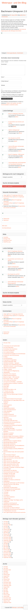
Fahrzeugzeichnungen (8, 392)
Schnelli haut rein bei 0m (9, 476)
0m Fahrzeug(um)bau (8, 347)
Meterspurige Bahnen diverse (10, 442)
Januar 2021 (6, 535)
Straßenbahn (20, 53)
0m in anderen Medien (8, 352)
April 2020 (5, 546)
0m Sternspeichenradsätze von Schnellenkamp (14, 353)
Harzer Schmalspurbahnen (9, 409)
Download (5, 387)
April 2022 (5, 527)
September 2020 (7, 540)
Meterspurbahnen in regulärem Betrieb (12, 440)
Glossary (5, 403)
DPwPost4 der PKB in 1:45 (9, 389)
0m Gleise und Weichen (9, 350)
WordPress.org (6, 241)
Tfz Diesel (5, 493)
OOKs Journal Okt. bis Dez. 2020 (11, 464)
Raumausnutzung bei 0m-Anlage (11, 472)
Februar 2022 (6, 529)
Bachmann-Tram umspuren (9, 373)
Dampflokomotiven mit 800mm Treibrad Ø (13, 383)
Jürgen (5, 195)
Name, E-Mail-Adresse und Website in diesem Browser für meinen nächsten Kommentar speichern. (14, 91)
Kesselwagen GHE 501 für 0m (10, 420)
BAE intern (4, 225)
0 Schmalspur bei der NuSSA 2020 (11, 345)
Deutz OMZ (6, 386)
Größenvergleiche (7, 405)
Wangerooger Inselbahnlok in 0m (11, 504)
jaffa (21, 15)
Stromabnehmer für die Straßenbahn (11, 489)
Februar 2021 (6, 534)
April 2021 (5, 532)
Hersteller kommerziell (8, 414)
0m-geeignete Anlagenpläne (10, 359)
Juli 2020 (5, 543)
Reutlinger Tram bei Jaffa (9, 473)
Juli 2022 (5, 526)
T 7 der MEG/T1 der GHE (9, 490)
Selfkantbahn (6, 481)
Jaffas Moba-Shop (7, 419)
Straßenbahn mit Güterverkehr (10, 487)
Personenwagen (7, 468)
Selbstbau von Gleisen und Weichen (11, 479)
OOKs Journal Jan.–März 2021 (10, 461)
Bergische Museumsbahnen (9, 375)
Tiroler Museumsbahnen (9, 496)
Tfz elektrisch (6, 495)
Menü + (14, 6)
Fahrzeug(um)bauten (12, 53)
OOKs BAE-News (7, 459)
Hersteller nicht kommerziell (9, 416)
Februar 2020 (6, 549)
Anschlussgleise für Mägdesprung (11, 370)
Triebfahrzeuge (6, 498)
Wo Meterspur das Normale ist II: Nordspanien (14, 509)
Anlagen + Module (7, 369)
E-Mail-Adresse (5, 81)
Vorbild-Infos (6, 501)
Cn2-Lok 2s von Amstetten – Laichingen (12, 381)
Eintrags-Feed (6, 238)
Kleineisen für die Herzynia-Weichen (11, 422)
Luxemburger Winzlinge (8, 428)
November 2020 (7, 538)
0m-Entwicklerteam (6, 228)
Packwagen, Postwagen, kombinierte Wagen (13, 467)
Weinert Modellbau (7, 506)
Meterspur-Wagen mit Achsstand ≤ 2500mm (13, 436)
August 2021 (6, 531)
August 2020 (6, 541)
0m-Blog (5, 356)
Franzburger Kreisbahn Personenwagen (12, 398)
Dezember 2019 (7, 552)
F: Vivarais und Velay (8, 391)
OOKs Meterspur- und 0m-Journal (11, 465)
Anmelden (5, 237)
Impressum (6, 220)
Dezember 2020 (7, 537)
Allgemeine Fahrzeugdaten (9, 367)
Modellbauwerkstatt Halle (9, 447)
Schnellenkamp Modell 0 (9, 475)
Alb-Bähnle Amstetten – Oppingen (11, 363)
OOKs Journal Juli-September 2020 (11, 462)
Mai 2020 (5, 545)
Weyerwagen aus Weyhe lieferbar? (11, 507)
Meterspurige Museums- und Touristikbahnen (13, 445)
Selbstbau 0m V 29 (7, 478)
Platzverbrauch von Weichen (10, 470)
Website (3, 85)
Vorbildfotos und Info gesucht (10, 503)
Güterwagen (6, 406)
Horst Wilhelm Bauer (8, 196)
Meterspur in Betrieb (8, 434)
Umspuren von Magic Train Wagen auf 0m (13, 500)
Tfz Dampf (5, 492)
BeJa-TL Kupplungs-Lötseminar (15, 195)
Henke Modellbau (7, 411)
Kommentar (4, 64)
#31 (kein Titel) (6, 342)
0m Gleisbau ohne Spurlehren (10, 349)
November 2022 (7, 524)
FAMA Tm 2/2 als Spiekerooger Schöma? (13, 394)
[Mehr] (16, 116)
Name (3, 77)
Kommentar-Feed (7, 240)
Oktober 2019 (6, 556)
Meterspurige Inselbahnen (9, 444)
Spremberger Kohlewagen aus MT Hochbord (13, 482)
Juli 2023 (5, 521)
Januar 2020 (6, 551)
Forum (4, 395)
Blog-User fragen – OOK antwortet (11, 377)
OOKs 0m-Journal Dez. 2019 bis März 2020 (13, 458)
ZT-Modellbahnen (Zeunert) (9, 510)
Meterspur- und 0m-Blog (14, 2)
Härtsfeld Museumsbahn (9, 408)
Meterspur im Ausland (8, 433)
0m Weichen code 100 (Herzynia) (11, 355)
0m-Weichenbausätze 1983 (9, 361)
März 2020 (5, 548)
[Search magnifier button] (25, 186)
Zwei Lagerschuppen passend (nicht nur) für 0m (14, 512)
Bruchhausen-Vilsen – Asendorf (10, 378)
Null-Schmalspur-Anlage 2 (9, 454)
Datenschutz (6, 218)
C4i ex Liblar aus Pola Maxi (9, 380)
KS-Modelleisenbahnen (8, 423)
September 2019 (7, 557)
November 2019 (7, 554)
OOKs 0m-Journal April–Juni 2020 (11, 456)
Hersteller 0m (6, 412)
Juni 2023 (5, 523)
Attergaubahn (6, 372)
